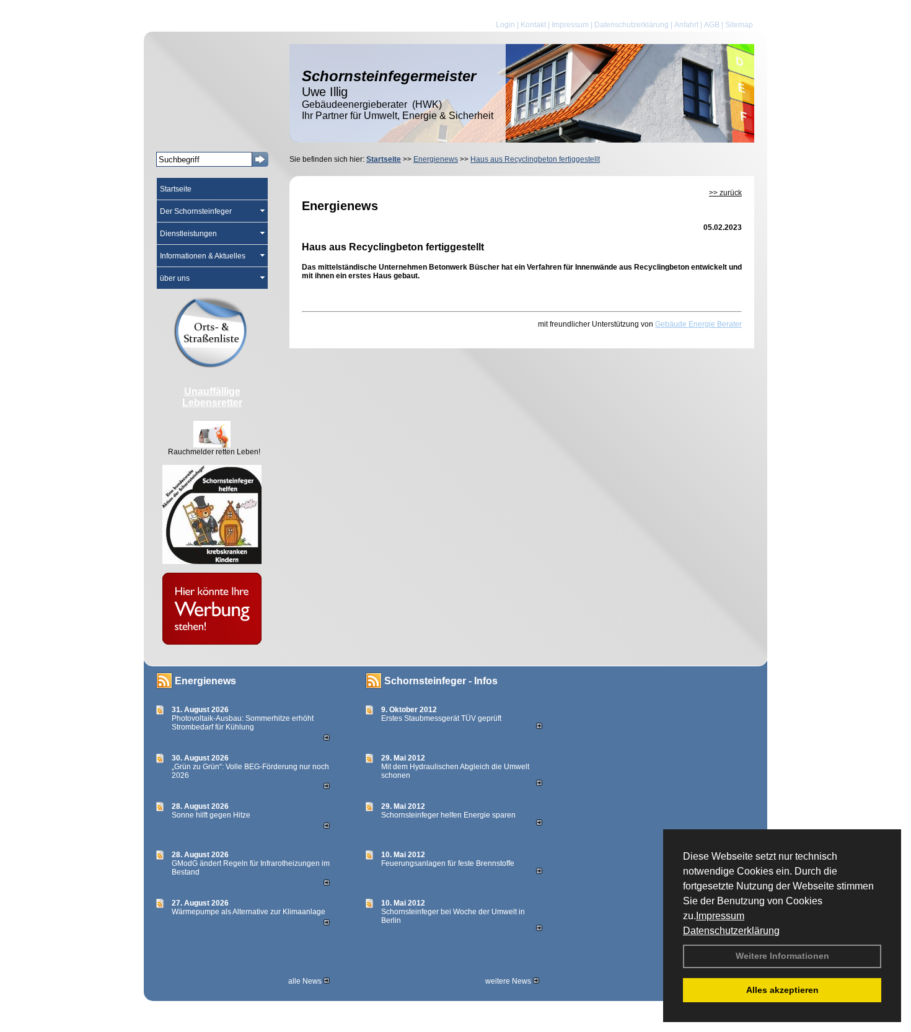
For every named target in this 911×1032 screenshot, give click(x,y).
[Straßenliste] (212, 365)
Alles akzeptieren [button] (782, 990)
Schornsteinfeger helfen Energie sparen (448, 815)
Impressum (720, 916)
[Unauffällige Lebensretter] (212, 445)
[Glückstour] (212, 561)
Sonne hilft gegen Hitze (211, 815)
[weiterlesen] (326, 738)
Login (505, 24)
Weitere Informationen (782, 956)
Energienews (205, 681)
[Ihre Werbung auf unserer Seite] (212, 642)
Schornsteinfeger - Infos (441, 681)
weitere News (509, 981)
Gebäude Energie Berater (698, 324)
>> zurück (725, 192)
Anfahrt (686, 24)
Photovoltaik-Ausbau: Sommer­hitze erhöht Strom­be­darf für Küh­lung (243, 722)
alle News (305, 981)
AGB (712, 24)
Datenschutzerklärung (731, 930)
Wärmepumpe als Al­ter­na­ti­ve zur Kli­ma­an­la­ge (248, 911)
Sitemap (739, 24)
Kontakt (533, 24)
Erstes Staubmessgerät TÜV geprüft (441, 718)
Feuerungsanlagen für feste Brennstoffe (447, 863)
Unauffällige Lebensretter (212, 397)
